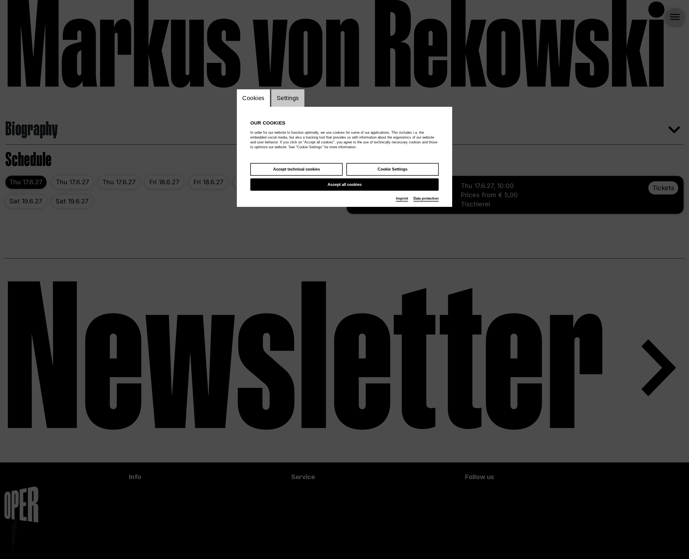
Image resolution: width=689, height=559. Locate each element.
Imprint (402, 198)
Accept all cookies (345, 184)
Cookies (253, 98)
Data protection (426, 198)
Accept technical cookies (296, 169)
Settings (288, 98)
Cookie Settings (392, 169)
